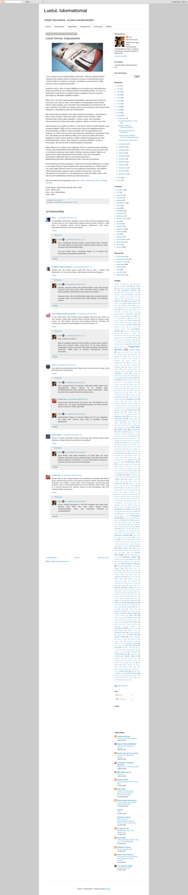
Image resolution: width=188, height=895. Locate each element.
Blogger (107, 889)
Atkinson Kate (119, 301)
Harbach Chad (135, 380)
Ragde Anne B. (133, 559)
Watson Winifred (127, 665)
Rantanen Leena (129, 561)
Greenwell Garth (119, 371)
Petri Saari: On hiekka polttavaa (127, 738)
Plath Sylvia (126, 552)
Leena (82, 180)
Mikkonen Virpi (132, 505)
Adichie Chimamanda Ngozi (123, 284)
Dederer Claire (128, 331)
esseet (118, 205)
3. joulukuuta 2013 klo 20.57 (75, 382)
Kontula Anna (124, 451)
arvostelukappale (122, 259)
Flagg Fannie (121, 352)
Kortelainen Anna (122, 453)
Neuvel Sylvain (118, 526)
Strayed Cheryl (119, 617)
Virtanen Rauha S (130, 656)
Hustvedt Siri (131, 403)
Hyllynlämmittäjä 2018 (124, 868)
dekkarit (119, 200)
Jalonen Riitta (132, 414)
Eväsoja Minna (119, 347)
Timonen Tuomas (122, 639)
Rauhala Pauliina (123, 566)
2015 (119, 110)
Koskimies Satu (119, 455)
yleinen (118, 247)
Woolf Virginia (133, 673)
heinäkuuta (123, 156)
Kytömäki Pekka (119, 462)
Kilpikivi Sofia (130, 442)
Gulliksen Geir (133, 371)
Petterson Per (124, 546)
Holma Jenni (133, 392)
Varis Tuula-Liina (132, 652)
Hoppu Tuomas (133, 397)
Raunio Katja (119, 568)
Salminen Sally (132, 579)
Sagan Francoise (133, 576)
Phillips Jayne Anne (124, 548)
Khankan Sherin (119, 440)
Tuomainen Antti (132, 641)
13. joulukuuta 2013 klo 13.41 (77, 399)
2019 (119, 98)
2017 (119, 104)
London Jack (118, 485)
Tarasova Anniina (133, 628)
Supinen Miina (132, 619)
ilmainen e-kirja (121, 262)
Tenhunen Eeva (120, 633)
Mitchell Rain (118, 507)
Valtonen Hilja (134, 650)
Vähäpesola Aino (119, 660)
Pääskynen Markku (120, 559)
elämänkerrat (121, 203)
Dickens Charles (130, 333)
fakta (118, 208)
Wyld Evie (117, 675)
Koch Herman (124, 444)
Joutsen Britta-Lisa (132, 421)
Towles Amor (134, 639)
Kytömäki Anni (132, 459)
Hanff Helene (125, 380)
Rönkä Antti (133, 574)
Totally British (72, 27)
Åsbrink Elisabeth (124, 680)
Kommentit (121, 699)
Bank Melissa (128, 303)
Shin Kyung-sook (131, 600)
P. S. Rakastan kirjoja (124, 866)
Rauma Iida (134, 566)
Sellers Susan (134, 594)
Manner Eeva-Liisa (132, 494)
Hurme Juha (132, 401)
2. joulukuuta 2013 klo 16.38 (67, 218)
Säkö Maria (118, 624)
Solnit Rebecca (131, 611)
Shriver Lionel (72, 202)
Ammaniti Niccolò (119, 292)
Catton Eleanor (133, 322)
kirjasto (118, 267)
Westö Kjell (124, 671)
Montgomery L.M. (120, 509)
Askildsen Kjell (132, 299)
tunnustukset (120, 242)
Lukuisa (120, 810)
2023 (119, 86)
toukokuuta (123, 162)
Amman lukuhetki (123, 736)
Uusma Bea (123, 650)
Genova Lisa (118, 365)
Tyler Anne (128, 645)
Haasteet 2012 (85, 27)
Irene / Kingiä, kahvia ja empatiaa (64, 314)
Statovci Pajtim (132, 613)
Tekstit (119, 695)
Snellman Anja (118, 611)
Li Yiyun (116, 477)
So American (98, 27)
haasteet (119, 211)
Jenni (54, 218)
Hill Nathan (124, 388)
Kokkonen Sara (135, 444)
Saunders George (132, 583)
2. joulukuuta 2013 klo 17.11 (82, 267)
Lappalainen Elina (132, 468)
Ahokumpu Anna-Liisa (123, 288)
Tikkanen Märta (120, 637)
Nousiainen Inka (121, 533)
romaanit (64, 202)
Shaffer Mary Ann (119, 598)
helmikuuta (123, 171)
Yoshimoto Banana (128, 677)
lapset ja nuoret (121, 218)
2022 (119, 89)
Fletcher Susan (133, 352)
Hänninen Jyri (124, 408)
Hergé (128, 386)
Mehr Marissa (124, 500)
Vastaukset (58, 235)
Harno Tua (120, 382)
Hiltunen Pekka (135, 388)
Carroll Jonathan (119, 322)
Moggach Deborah (132, 507)
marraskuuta (123, 144)
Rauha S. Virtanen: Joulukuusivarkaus (125, 126)
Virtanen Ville (118, 658)
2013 (119, 116)
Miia (77, 180)
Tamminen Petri (119, 628)
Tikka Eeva (133, 635)
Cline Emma (133, 327)
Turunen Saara (131, 643)
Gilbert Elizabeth (132, 365)
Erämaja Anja (118, 344)
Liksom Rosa (134, 477)
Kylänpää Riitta (119, 459)
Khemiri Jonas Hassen (133, 440)
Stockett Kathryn (119, 615)
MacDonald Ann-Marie (123, 490)
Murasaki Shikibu (128, 518)
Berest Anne (124, 309)
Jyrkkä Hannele (132, 423)
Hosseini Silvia (118, 399)
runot (118, 234)
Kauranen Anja (133, 434)
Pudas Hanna (127, 555)
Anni (93, 180)
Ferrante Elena (134, 350)
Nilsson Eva (136, 531)
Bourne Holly (133, 312)
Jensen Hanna (133, 416)
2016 (119, 107)
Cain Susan (134, 318)
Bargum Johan (126, 305)
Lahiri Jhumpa (133, 464)
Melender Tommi (135, 500)
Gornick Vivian (132, 369)
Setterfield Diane (133, 596)
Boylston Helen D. (120, 314)
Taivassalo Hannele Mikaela (125, 626)
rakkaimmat (120, 229)
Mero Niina (133, 503)
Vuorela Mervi (132, 658)
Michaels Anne (119, 505)
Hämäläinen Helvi (125, 405)
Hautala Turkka (132, 382)
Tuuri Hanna (118, 645)
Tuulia (88, 180)
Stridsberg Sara (132, 617)
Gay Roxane (133, 362)
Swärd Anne (118, 622)
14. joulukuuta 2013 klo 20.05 (75, 501)
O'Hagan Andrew (122, 537)
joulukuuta (122, 118)
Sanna (102, 180)
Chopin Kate (118, 324)
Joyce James (119, 423)
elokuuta (122, 153)
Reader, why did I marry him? (127, 753)
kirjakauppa (57, 202)
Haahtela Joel (126, 375)
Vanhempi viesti (102, 558)
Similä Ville (117, 604)
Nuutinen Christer (121, 535)
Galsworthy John (120, 362)
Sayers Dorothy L (121, 587)
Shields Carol (118, 600)
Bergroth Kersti (135, 309)
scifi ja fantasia (121, 239)
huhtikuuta (122, 165)
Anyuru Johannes (120, 297)
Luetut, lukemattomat (65, 10)
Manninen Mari (119, 496)
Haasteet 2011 (59, 27)
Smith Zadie (133, 609)
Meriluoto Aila (121, 503)
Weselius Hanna (128, 667)
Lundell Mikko (127, 487)
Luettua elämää (122, 780)
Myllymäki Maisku (126, 522)
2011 (119, 180)
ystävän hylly (120, 275)
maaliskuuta (123, 168)
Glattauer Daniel (133, 367)
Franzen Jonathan (120, 358)
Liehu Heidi (124, 477)
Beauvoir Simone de (126, 307)
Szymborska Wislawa (131, 622)
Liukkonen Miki (119, 483)
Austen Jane (118, 303)
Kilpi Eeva (120, 442)
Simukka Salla (128, 604)
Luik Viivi (128, 485)
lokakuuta (122, 147)
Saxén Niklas (133, 585)
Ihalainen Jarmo (119, 410)
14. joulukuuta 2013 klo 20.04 (75, 452)
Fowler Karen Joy (132, 356)
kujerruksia (121, 789)
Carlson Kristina (132, 320)
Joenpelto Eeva (120, 419)
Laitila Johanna (119, 466)
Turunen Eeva (118, 643)
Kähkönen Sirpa (133, 462)
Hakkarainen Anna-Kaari (126, 378)
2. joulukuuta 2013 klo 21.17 (75, 336)
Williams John (121, 673)
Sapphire (134, 581)
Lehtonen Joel (127, 473)
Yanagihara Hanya (128, 675)
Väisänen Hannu (133, 660)
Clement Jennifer (119, 327)
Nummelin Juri (133, 533)
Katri (97, 180)
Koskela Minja (134, 453)
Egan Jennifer (133, 337)
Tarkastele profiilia (120, 56)
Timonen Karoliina (134, 637)
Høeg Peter (134, 408)
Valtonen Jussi (119, 652)
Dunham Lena (121, 337)
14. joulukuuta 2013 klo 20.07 (75, 414)
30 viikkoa (119, 190)
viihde (118, 245)
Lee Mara (117, 473)
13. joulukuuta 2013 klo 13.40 (71, 475)
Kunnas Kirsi (118, 457)
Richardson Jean (120, 570)
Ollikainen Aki (134, 539)
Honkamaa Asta (133, 395)
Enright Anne (134, 342)
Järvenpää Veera (119, 425)
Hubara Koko (119, 401)
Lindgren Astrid (119, 479)
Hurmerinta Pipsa (119, 403)
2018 (119, 101)
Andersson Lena (132, 294)
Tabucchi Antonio (131, 624)
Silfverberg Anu (132, 603)
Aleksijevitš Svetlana (129, 290)
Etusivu (48, 27)
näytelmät (119, 226)
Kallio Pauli (122, 429)
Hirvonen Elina (121, 390)
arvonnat (119, 198)
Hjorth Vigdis (134, 390)
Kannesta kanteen (123, 817)
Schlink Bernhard (127, 589)
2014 (119, 113)
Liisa (59, 240)
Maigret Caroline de (130, 492)
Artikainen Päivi (119, 299)
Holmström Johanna (120, 395)
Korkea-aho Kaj (135, 451)
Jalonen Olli (118, 414)
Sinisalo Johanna (126, 607)
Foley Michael (134, 354)
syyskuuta (122, 150)
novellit (118, 224)
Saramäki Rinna (119, 583)
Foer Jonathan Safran (121, 354)
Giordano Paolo (119, 367)
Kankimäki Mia (135, 429)
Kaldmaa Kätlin (124, 427)
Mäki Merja (124, 524)
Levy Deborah (133, 475)
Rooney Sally (118, 572)
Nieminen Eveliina (126, 528)
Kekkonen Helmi (135, 436)
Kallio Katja (135, 427)
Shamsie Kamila (133, 598)
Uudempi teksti (51, 558)
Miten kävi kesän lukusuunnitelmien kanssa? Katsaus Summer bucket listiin (126, 821)
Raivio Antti (117, 561)
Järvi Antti (131, 425)
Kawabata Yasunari (120, 436)
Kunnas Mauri (132, 457)
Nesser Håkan (134, 524)
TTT (117, 192)
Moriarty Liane (118, 511)
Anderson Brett (119, 294)
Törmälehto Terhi (127, 647)
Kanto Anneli (120, 432)
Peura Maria (135, 546)
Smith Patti (121, 609)
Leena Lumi (62, 399)
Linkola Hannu (119, 481)
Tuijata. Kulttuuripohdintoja (126, 744)
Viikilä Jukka (134, 654)
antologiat (119, 195)
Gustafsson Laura (121, 373)
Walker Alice (118, 662)
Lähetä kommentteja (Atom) (59, 561)
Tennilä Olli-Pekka (134, 632)
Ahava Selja (126, 286)
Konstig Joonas (129, 449)
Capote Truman (119, 320)
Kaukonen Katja (119, 434)
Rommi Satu (133, 570)
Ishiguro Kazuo (132, 410)
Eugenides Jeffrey (131, 344)
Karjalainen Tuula (132, 432)
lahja (118, 270)
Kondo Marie (118, 449)
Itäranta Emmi (119, 412)
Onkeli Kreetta (118, 541)
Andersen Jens (133, 292)
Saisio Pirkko (118, 579)
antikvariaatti (120, 257)
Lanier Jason (118, 468)
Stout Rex (133, 615)
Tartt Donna (118, 630)
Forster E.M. (118, 356)
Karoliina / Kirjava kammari (62, 267)
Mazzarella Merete (126, 498)
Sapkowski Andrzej (120, 581)
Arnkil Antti (133, 297)
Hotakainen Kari (131, 399)
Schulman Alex (129, 592)
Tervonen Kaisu (121, 634)
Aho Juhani (136, 286)
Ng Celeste (129, 526)
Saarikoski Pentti (119, 576)
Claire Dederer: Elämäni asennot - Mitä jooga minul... (129, 136)
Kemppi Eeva (121, 438)
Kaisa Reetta (56, 435)
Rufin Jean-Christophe (131, 572)
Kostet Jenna (132, 455)
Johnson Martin (133, 418)
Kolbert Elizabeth (122, 447)
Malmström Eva (119, 494)
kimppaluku (120, 216)
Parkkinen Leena (129, 544)
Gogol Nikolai (118, 369)
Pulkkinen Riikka (129, 557)
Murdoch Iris (126, 520)
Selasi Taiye (123, 594)
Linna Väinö (133, 481)
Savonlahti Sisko (119, 585)
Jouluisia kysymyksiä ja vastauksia (126, 131)
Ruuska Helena (119, 574)
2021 (119, 92)
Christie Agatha (131, 325)
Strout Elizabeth (119, 619)
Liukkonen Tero (133, 483)
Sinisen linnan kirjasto (125, 855)
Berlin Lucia (121, 312)
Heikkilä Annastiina (120, 384)
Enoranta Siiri (124, 342)
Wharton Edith (135, 671)
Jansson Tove (120, 416)
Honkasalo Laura (119, 397)
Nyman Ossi (136, 535)
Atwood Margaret (132, 301)
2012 (119, 177)
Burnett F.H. (130, 316)
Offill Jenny (124, 539)
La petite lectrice (123, 828)
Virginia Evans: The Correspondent (128, 766)
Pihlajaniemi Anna (126, 550)
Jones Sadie (118, 421)
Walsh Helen (129, 662)
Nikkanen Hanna (125, 531)
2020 (119, 95)
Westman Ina (128, 669)
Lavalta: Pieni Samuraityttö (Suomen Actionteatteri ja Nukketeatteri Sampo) (125, 793)
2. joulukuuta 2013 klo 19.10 (87, 314)
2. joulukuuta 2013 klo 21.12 (75, 240)
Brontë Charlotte (119, 316)
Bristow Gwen (133, 314)
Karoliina (49, 183)
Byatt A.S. (124, 318)
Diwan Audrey (136, 335)
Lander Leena (132, 466)
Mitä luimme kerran (124, 772)
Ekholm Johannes (119, 340)
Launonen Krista (119, 470)
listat (118, 221)
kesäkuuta (122, 159)
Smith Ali (137, 607)
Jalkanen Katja (132, 412)
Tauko (119, 811)
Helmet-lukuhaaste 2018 (124, 849)
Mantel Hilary (131, 496)
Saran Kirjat (121, 838)
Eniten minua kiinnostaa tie (127, 800)
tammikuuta (123, 174)
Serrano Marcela (119, 596)
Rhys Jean (133, 568)
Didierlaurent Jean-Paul (121, 335)
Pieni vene (120, 774)
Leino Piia (137, 473)
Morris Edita (128, 511)
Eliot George (131, 340)
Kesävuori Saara (133, 438)
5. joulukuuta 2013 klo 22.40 (72, 435)
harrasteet (119, 213)
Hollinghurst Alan (119, 392)
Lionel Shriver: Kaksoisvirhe (128, 140)
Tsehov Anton (118, 641)
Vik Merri (117, 656)
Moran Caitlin (134, 509)
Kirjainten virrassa (124, 847)
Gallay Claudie (131, 360)
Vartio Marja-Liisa (120, 654)
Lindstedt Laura (133, 479)
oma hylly (119, 272)
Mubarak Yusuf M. (125, 513)
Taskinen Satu (132, 630)
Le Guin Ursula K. (132, 470)
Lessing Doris (121, 475)
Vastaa (54, 230)
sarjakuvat (120, 237)
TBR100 (109, 27)
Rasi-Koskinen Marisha (130, 564)
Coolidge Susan (119, 329)
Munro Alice (125, 516)
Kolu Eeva (134, 447)
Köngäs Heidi (122, 464)
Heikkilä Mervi (133, 384)
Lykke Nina (137, 487)
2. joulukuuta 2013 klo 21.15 (75, 284)
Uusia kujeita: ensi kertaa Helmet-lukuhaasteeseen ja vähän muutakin (127, 858)
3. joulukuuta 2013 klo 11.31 (66, 365)
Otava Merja (129, 541)
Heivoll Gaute (118, 386)
